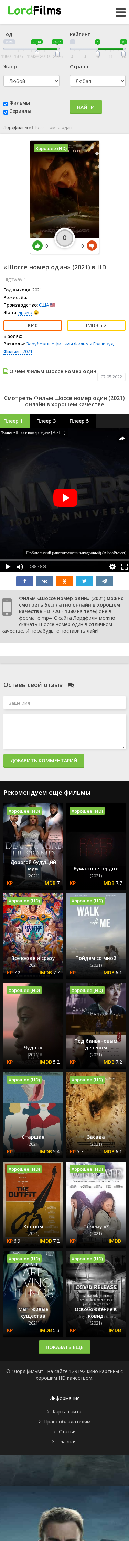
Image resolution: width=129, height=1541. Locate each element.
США (44, 305)
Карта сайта (67, 1411)
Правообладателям (67, 1421)
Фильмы (19, 102)
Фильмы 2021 (17, 351)
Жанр (10, 66)
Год (7, 34)
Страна (79, 66)
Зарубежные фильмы (49, 344)
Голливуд (103, 344)
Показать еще (65, 1347)
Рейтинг (80, 34)
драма (25, 312)
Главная (67, 1441)
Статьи (67, 1431)
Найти (86, 107)
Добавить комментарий (43, 760)
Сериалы (20, 111)
